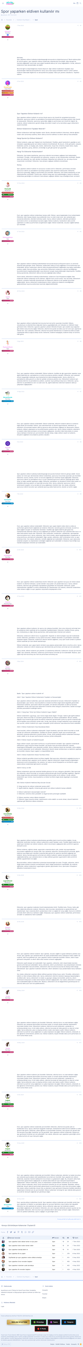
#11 (80, 596)
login (2, 1306)
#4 (80, 231)
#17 (80, 1042)
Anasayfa (45, 1290)
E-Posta (41, 1329)
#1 (80, 25)
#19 (80, 1143)
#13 (80, 808)
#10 (80, 550)
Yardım (68, 1344)
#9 (80, 494)
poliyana (4, 15)
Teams (54, 1322)
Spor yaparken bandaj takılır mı (18, 1249)
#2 (80, 81)
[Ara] (80, 3)
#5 (80, 291)
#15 (80, 921)
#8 (80, 442)
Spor (53, 1241)
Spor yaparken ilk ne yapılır (17, 1253)
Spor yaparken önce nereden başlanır (20, 1261)
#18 (80, 1094)
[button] (3, 3)
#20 (80, 1199)
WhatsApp (38, 1322)
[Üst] (78, 1344)
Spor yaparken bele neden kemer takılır (21, 1245)
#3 (80, 183)
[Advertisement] (49, 42)
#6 (80, 341)
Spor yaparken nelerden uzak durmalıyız (21, 1265)
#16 (80, 990)
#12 (80, 661)
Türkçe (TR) (6, 1344)
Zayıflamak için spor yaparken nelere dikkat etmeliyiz (25, 1257)
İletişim (44, 1298)
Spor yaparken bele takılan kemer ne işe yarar (23, 1241)
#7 (80, 391)
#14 (80, 875)
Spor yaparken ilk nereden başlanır (19, 1269)
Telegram (68, 1322)
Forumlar (44, 1294)
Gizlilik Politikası (60, 1344)
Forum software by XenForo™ (17, 1316)
